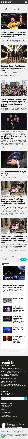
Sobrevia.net (9, 418)
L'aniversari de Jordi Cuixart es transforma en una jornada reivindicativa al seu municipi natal (14, 202)
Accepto (3, 437)
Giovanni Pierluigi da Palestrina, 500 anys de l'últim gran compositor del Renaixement (18, 339)
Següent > (23, 259)
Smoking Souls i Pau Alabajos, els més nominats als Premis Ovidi (13, 68)
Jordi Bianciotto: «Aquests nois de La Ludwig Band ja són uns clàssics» (18, 309)
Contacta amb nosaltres (6, 412)
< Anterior (4, 259)
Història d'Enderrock (5, 408)
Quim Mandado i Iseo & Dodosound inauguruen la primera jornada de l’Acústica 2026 (18, 320)
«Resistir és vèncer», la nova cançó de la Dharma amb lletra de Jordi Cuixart (13, 136)
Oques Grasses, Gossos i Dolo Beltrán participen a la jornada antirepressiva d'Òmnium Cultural (13, 103)
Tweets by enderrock (14, 351)
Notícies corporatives (5, 406)
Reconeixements (4, 409)
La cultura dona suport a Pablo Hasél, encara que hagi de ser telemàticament (13, 34)
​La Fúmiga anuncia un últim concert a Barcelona (17, 329)
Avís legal (3, 413)
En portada (5, 264)
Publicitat (3, 410)
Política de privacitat (5, 415)
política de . (22, 435)
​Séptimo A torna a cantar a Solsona (17, 299)
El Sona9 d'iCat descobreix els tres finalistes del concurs (13, 286)
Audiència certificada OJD (6, 405)
